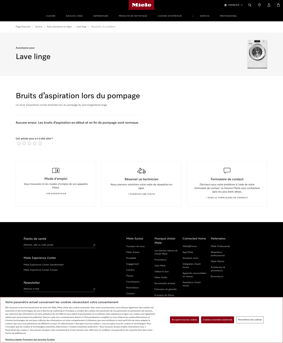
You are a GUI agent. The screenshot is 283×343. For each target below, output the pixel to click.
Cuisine (51, 16)
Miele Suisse (133, 252)
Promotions (160, 260)
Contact (130, 293)
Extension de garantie (165, 289)
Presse (129, 276)
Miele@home (190, 246)
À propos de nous (135, 246)
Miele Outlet (160, 277)
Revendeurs (132, 288)
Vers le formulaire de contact (228, 198)
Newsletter (32, 282)
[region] (141, 320)
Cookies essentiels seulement (217, 320)
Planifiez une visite (142, 194)
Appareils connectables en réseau (195, 275)
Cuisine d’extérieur (170, 16)
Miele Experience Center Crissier (41, 270)
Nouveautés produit (164, 283)
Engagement (132, 264)
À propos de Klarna (164, 295)
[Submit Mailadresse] (94, 289)
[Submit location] (94, 245)
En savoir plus (56, 194)
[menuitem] (52, 15)
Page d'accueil (23, 27)
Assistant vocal (190, 258)
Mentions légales (13, 340)
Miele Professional (220, 246)
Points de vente (35, 238)
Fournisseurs (133, 282)
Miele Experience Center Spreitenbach (44, 265)
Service (204, 16)
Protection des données (34, 340)
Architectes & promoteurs (218, 269)
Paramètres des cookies (250, 320)
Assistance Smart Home (192, 284)
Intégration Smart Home (192, 266)
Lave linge (81, 27)
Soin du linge (74, 16)
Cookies (51, 340)
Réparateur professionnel (218, 254)
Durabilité (131, 258)
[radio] (19, 143)
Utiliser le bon (161, 271)
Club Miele (160, 266)
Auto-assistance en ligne (59, 27)
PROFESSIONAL (228, 16)
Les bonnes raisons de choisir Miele (166, 252)
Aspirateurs (100, 16)
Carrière (130, 270)
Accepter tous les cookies (184, 320)
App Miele (188, 252)
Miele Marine (217, 261)
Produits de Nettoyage (133, 16)
